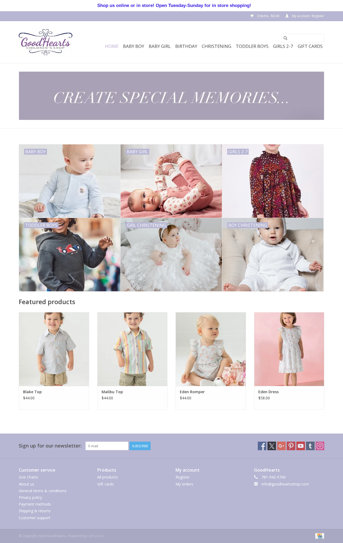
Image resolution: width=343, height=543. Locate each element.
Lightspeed (95, 536)
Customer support (34, 517)
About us (26, 484)
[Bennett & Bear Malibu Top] (132, 349)
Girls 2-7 (283, 46)
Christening (216, 46)
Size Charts (28, 477)
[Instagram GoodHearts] (320, 446)
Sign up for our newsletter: (50, 446)
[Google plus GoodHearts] (281, 446)
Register (183, 477)
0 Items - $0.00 (268, 16)
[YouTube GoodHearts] (300, 446)
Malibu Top (112, 391)
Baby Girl (160, 46)
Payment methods (35, 504)
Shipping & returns (35, 510)
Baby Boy (133, 46)
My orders (184, 484)
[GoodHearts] (45, 42)
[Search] (285, 38)
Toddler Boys (252, 46)
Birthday (186, 46)
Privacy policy (30, 497)
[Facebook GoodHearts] (262, 446)
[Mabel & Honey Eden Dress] (289, 349)
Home (111, 46)
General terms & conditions (42, 490)
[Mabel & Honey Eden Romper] (211, 349)
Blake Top (32, 391)
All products (107, 477)
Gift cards (310, 46)
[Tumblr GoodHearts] (310, 446)
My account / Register (307, 16)
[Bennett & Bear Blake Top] (54, 349)
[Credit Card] (318, 535)
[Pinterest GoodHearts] (291, 446)
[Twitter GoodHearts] (271, 446)
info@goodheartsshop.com (285, 484)
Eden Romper (192, 391)
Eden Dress (268, 391)
